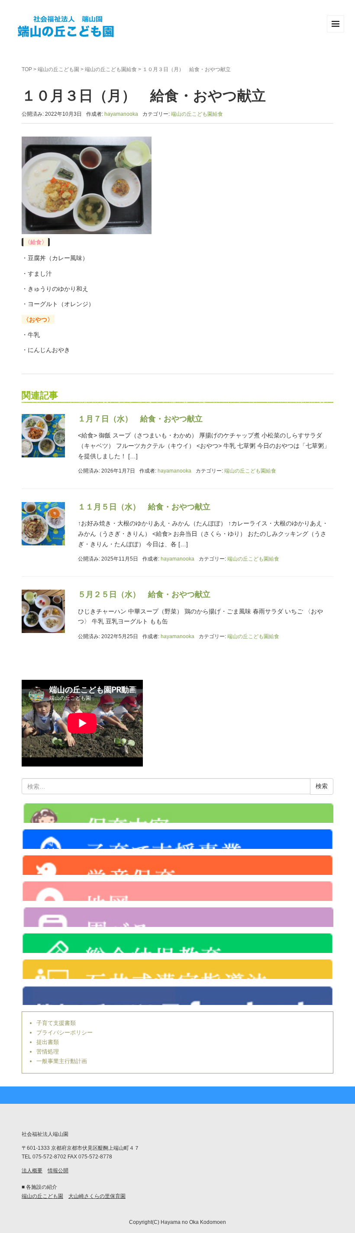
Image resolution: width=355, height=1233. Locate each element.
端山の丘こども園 (58, 69)
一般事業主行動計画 (61, 1061)
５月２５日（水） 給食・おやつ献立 (144, 594)
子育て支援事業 (177, 839)
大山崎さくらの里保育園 (97, 1196)
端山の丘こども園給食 (111, 69)
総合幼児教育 (177, 943)
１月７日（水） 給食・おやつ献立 (140, 418)
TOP (27, 69)
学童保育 (177, 865)
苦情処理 (47, 1051)
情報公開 (58, 1171)
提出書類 (47, 1042)
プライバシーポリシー (64, 1032)
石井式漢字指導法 (177, 969)
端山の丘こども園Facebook (177, 995)
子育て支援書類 (56, 1023)
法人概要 (32, 1171)
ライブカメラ (177, 813)
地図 (177, 891)
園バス (177, 917)
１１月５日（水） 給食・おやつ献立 (144, 506)
